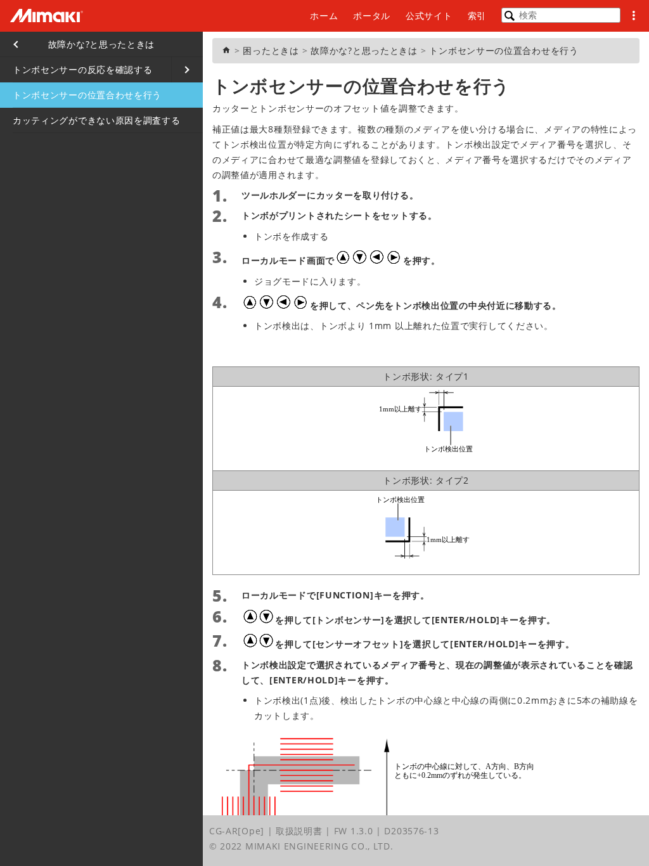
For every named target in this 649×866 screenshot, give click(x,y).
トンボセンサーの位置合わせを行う (87, 95)
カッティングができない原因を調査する (97, 120)
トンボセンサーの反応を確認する (83, 69)
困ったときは (271, 50)
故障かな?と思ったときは (101, 44)
